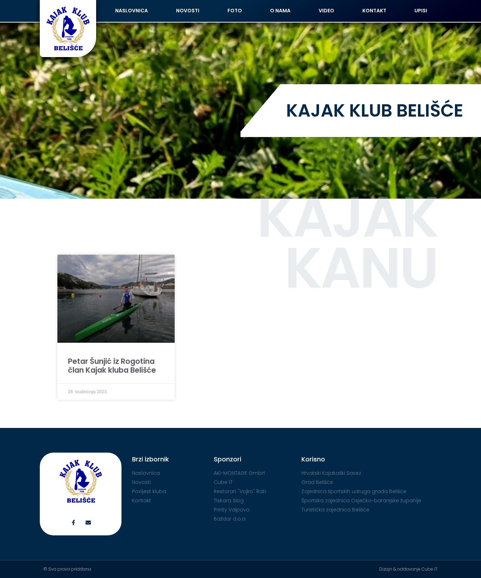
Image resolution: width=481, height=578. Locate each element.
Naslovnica (131, 10)
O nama (280, 10)
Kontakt (374, 10)
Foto (234, 10)
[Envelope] (88, 522)
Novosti (187, 10)
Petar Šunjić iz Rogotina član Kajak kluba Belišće (112, 365)
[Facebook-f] (73, 522)
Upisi (420, 10)
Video (326, 10)
